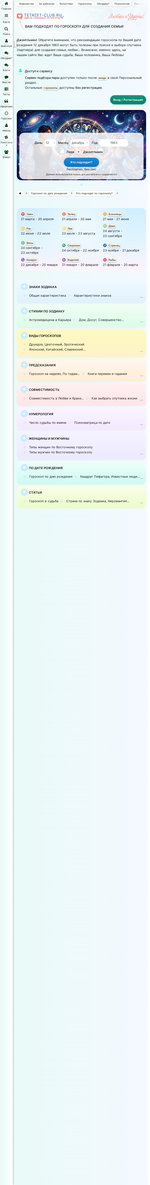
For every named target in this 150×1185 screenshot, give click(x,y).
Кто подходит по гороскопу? (94, 193)
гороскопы (50, 87)
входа (102, 77)
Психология (121, 3)
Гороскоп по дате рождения (49, 193)
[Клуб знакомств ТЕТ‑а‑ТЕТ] (20, 193)
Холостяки (66, 3)
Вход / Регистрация (128, 100)
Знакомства (26, 3)
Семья (138, 3)
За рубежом (46, 3)
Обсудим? (103, 3)
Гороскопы (85, 3)
